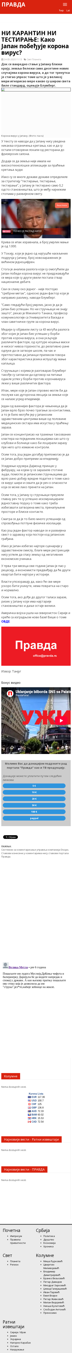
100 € (34, 811)
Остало (14, 1346)
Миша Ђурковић (53, 1261)
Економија (49, 1243)
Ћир (61, 10)
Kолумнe (45, 1255)
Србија (43, 1230)
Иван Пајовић (51, 1292)
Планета (15, 1261)
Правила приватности (18, 1241)
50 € (34, 805)
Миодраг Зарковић (54, 1285)
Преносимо (50, 1312)
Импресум (16, 1236)
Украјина (15, 1339)
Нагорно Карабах (20, 1342)
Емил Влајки (50, 1295)
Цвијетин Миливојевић (51, 1266)
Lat (68, 10)
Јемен (13, 1335)
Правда (13, 4)
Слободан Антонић (54, 1309)
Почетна (11, 1230)
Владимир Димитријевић (51, 1273)
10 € (34, 792)
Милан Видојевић (53, 1302)
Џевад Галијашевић (55, 1288)
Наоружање (17, 1349)
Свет (7, 1255)
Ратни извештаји (13, 1324)
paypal (34, 818)
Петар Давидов (52, 1281)
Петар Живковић (53, 1299)
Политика (49, 1236)
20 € (34, 798)
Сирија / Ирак (18, 1332)
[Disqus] (36, 908)
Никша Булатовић (54, 1306)
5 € (34, 785)
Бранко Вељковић (54, 1278)
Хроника (48, 1246)
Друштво (48, 1239)
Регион (14, 1264)
